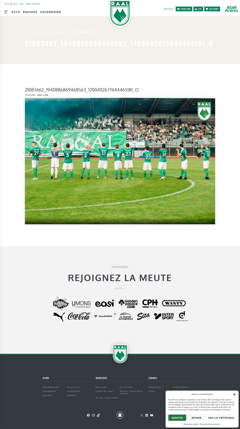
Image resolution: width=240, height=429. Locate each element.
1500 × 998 (42, 95)
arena (231, 8)
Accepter (177, 417)
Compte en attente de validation (49, 32)
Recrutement (180, 387)
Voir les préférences (221, 417)
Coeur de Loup (10, 3)
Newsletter (168, 9)
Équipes (30, 12)
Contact (72, 395)
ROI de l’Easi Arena (107, 398)
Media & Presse (33, 3)
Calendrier (50, 12)
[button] (234, 394)
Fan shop (214, 9)
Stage (151, 391)
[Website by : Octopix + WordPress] (120, 415)
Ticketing (186, 9)
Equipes (47, 395)
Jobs (22, 3)
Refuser (196, 417)
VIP (200, 9)
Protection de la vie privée (209, 424)
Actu (15, 12)
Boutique (101, 387)
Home (27, 32)
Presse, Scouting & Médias (131, 392)
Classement (74, 391)
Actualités (73, 387)
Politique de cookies (190, 424)
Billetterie (126, 387)
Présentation (51, 387)
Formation (154, 387)
